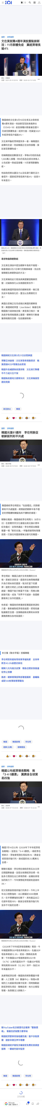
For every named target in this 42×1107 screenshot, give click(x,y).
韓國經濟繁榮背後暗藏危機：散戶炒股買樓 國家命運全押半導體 (20, 1038)
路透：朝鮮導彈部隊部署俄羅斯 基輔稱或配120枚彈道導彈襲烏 (20, 679)
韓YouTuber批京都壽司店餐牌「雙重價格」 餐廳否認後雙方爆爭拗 (19, 1029)
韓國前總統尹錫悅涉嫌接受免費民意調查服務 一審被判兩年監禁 (20, 1047)
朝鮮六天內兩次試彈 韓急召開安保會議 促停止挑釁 (21, 670)
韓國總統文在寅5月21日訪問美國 (16, 355)
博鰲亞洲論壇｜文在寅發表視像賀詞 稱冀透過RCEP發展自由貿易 (20, 362)
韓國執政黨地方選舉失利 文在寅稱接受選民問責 (20, 380)
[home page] (8, 2)
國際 (3, 37)
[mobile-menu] (2, 2)
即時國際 (10, 37)
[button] (39, 79)
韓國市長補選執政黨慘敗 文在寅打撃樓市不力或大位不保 (20, 371)
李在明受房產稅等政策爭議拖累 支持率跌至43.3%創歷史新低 (20, 661)
